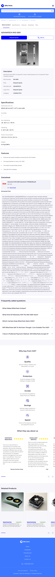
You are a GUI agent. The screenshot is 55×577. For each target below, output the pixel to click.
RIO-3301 (33, 20)
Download (13, 187)
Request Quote (14, 37)
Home (27, 546)
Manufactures (28, 553)
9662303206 (31, 522)
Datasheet (31, 25)
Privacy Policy (33, 570)
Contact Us (27, 559)
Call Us (42, 37)
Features (23, 25)
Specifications (16, 25)
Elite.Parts (3, 20)
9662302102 (7, 522)
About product (6, 25)
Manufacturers (12, 20)
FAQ (36, 25)
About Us (27, 556)
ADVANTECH (25, 20)
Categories (27, 549)
